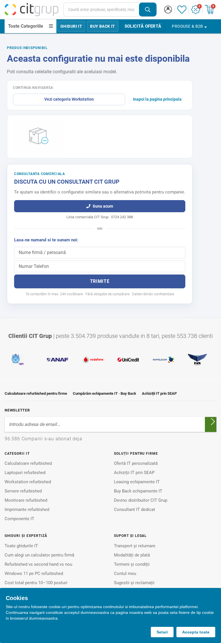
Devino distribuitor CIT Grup (140, 500)
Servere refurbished (23, 491)
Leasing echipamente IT (137, 481)
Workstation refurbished (28, 481)
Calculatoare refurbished (28, 463)
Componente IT (19, 518)
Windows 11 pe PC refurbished (34, 573)
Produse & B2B (187, 26)
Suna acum (103, 206)
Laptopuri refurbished (25, 472)
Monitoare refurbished (26, 500)
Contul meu (125, 573)
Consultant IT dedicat (134, 509)
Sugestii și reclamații (134, 582)
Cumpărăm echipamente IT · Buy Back (104, 393)
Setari (162, 632)
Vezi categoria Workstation (69, 99)
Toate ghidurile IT (21, 545)
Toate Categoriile (25, 26)
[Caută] (148, 9)
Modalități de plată (132, 555)
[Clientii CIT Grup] (110, 359)
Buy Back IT (102, 26)
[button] (168, 9)
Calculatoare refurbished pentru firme (36, 393)
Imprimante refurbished (27, 509)
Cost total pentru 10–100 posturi (36, 582)
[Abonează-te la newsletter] (213, 421)
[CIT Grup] (32, 9)
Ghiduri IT (71, 26)
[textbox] (101, 9)
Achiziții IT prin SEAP (159, 393)
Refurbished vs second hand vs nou (38, 564)
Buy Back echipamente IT (138, 491)
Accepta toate (195, 632)
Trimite (99, 281)
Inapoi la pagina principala (157, 99)
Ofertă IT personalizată (136, 463)
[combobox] (110, 9)
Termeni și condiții (132, 564)
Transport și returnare (134, 545)
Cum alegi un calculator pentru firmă (39, 555)
